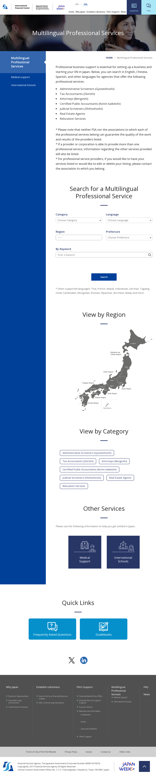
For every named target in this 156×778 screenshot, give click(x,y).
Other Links (124, 751)
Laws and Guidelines (89, 729)
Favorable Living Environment (15, 701)
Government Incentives (18, 707)
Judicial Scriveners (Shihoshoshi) (82, 477)
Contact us (106, 751)
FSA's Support (85, 687)
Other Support (85, 736)
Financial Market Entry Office (90, 696)
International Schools (23, 85)
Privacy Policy (71, 751)
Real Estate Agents (120, 477)
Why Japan (12, 687)
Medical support (20, 77)
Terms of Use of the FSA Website (41, 751)
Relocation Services (74, 486)
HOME (109, 57)
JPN (77, 4)
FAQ (146, 687)
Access (89, 751)
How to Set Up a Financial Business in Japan (53, 697)
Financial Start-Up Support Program (90, 701)
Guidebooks (86, 715)
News (147, 694)
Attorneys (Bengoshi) (114, 461)
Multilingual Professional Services (20, 62)
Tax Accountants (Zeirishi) (78, 461)
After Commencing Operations (51, 703)
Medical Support (120, 697)
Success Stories (86, 707)
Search (104, 277)
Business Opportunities (18, 696)
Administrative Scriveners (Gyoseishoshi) (87, 453)
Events (83, 722)
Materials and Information (89, 711)
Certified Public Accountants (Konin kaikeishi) (90, 469)
